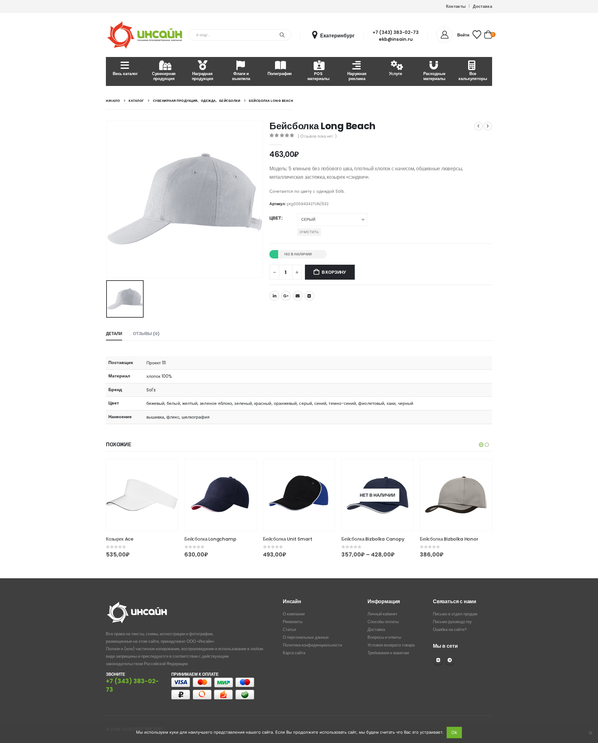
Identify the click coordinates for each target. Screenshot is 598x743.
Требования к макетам (388, 653)
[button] (481, 444)
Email (298, 296)
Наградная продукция (202, 76)
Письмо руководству (452, 622)
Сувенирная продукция (164, 76)
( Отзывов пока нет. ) (317, 136)
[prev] (478, 126)
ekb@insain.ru (396, 39)
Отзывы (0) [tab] (146, 334)
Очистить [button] (309, 232)
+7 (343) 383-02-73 (396, 32)
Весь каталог (125, 74)
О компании (294, 614)
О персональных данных (306, 637)
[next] (487, 126)
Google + (286, 296)
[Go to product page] (142, 495)
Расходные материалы (434, 76)
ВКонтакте (309, 296)
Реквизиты (292, 622)
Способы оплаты (383, 622)
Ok (454, 732)
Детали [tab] (114, 334)
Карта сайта (294, 653)
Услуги (395, 74)
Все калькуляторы (472, 76)
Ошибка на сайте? (450, 629)
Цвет (275, 218)
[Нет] (590, 733)
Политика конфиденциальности (312, 645)
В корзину (334, 272)
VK (438, 660)
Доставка (482, 6)
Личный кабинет (382, 614)
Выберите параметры (167, 469)
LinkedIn (274, 296)
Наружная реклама (357, 76)
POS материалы (318, 76)
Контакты (456, 6)
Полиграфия (280, 74)
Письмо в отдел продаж (455, 614)
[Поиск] (282, 35)
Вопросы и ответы (384, 637)
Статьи (289, 629)
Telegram (449, 660)
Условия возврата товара (391, 645)
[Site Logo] (145, 35)
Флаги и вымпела (241, 76)
